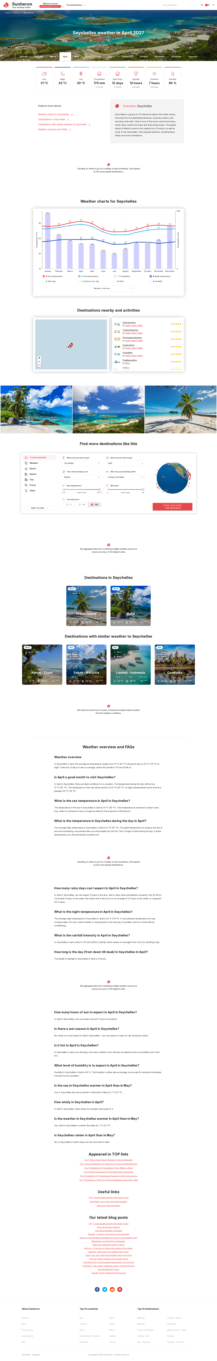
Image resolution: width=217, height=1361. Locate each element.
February (39, 56)
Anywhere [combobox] (69, 463)
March (53, 56)
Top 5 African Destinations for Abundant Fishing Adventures (108, 1172)
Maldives (141, 1318)
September (127, 56)
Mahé (140, 325)
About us (25, 1318)
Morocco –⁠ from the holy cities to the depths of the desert (108, 1248)
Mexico (112, 1330)
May (76, 56)
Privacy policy (27, 1330)
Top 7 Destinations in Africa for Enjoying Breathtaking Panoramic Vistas (108, 1180)
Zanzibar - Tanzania (175, 1342)
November (160, 56)
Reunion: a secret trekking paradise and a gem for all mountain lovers (108, 1238)
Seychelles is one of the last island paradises (108, 1202)
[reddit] (112, 1289)
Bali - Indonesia (143, 1342)
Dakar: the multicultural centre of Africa (108, 1245)
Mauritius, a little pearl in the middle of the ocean (109, 1252)
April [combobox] (110, 463)
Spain (82, 1330)
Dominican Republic (145, 1330)
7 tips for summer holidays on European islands (108, 1259)
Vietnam (112, 1336)
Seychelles (29, 13)
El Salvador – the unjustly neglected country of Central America (109, 1266)
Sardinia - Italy (143, 1336)
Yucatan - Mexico (174, 1318)
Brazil (111, 1318)
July (99, 56)
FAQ (23, 1342)
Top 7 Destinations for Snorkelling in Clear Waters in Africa (108, 1168)
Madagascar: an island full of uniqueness (108, 1241)
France (112, 1324)
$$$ (96, 504)
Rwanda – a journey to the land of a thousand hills (108, 1234)
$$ (84, 504)
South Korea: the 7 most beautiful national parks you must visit (108, 1262)
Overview (192, 56)
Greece (112, 1342)
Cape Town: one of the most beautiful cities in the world (108, 1255)
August (111, 56)
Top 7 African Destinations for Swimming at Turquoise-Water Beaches (108, 1164)
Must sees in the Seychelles (108, 1206)
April (65, 56)
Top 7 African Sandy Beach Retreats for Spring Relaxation (108, 1160)
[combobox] (161, 5)
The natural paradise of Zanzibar (108, 1231)
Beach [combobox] (67, 477)
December (176, 56)
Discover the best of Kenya (108, 1227)
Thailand (83, 1324)
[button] (39, 358)
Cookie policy (27, 1336)
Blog (23, 1324)
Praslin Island (131, 325)
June (88, 56)
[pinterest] (119, 1289)
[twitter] (104, 1289)
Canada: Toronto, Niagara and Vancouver (108, 1273)
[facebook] (97, 1289)
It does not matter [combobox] (116, 477)
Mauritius (141, 1324)
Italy (81, 1318)
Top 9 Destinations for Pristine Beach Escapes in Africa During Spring (108, 1176)
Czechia (170, 1336)
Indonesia (84, 1342)
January (24, 56)
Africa (17, 13)
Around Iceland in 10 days (108, 1269)
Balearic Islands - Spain (176, 1330)
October (144, 56)
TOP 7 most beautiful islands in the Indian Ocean (109, 1198)
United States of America (90, 1336)
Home (7, 13)
